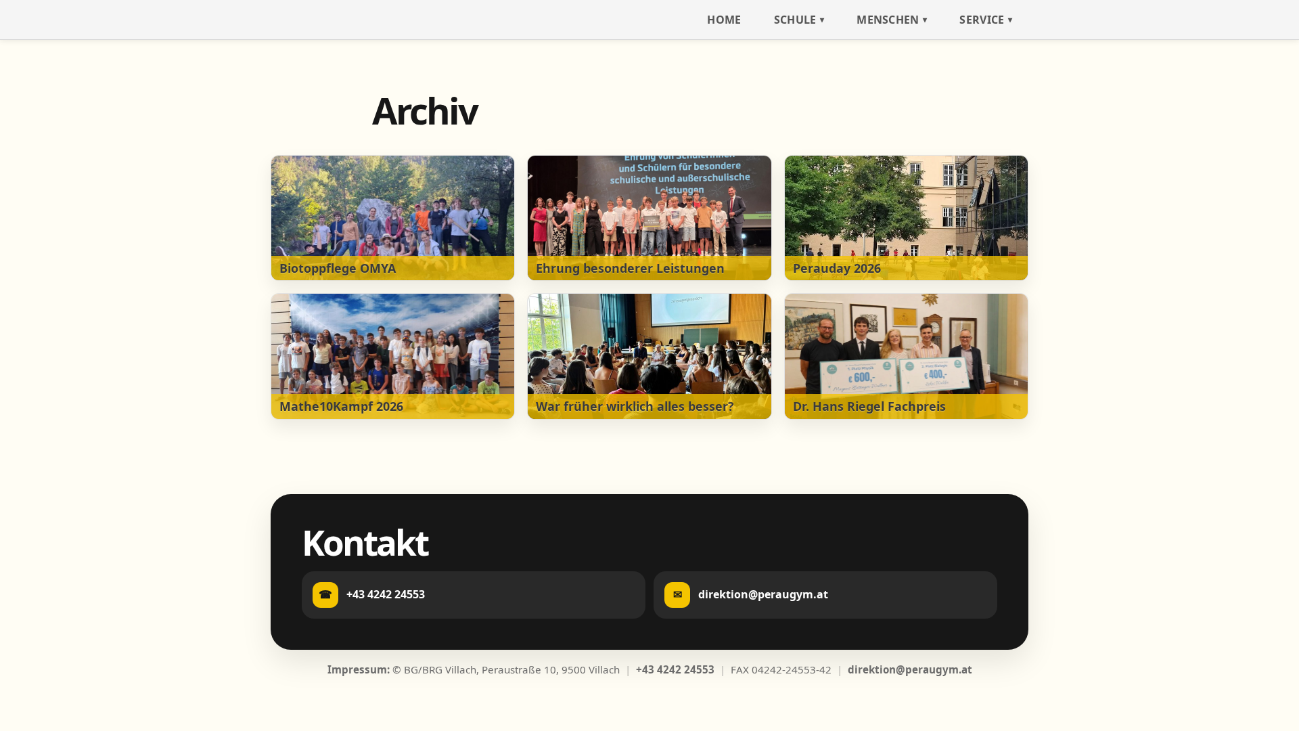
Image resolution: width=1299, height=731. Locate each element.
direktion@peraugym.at (910, 669)
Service (981, 19)
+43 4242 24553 (675, 669)
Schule (795, 19)
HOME (724, 19)
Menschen (888, 19)
